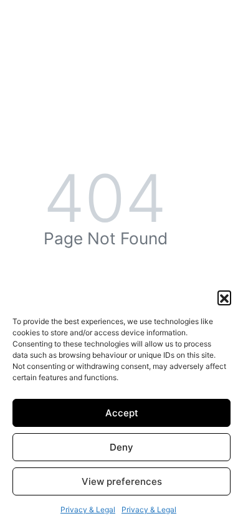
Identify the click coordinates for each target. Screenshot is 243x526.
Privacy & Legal (87, 509)
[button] (224, 297)
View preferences (122, 481)
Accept (121, 413)
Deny (121, 447)
